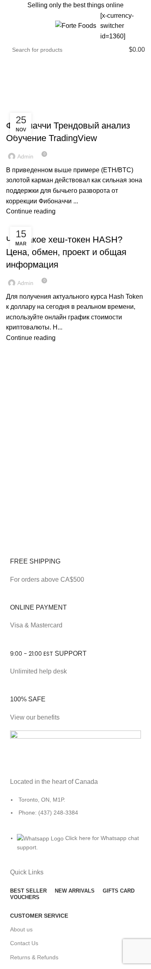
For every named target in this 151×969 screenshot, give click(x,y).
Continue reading (31, 211)
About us (21, 929)
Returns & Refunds (34, 957)
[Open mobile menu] (9, 26)
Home (12, 101)
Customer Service (39, 915)
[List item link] (75, 810)
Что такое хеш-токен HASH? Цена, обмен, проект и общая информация (66, 252)
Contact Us (24, 943)
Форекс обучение (34, 111)
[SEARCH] (109, 49)
